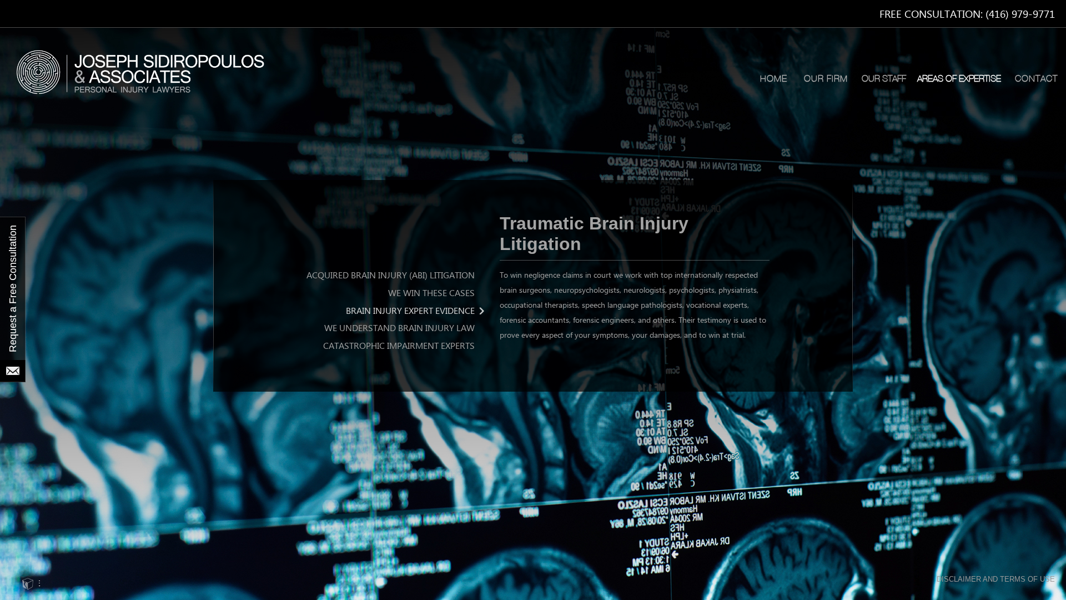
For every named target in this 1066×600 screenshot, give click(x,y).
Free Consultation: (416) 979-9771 (967, 14)
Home (773, 78)
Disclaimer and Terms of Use (996, 579)
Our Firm (826, 78)
